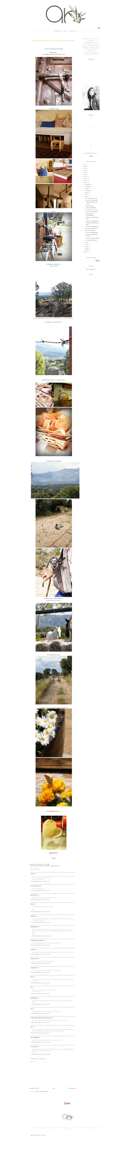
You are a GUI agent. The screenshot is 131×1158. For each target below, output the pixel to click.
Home (32, 25)
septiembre (88, 190)
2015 (85, 174)
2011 (85, 182)
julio (86, 194)
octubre (87, 188)
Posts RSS (38, 25)
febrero (87, 248)
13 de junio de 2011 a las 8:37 (40, 899)
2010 (85, 252)
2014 (85, 176)
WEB (64, 31)
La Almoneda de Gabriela (36, 940)
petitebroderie (34, 998)
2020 (85, 166)
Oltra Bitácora (34, 895)
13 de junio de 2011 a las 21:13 (40, 1033)
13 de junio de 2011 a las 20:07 (40, 1013)
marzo (87, 246)
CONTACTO (73, 31)
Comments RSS (47, 25)
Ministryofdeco (34, 926)
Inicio (53, 1088)
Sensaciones (57, 865)
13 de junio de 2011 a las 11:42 (40, 922)
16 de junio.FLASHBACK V (92, 211)
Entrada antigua (72, 1088)
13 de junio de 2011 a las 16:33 (40, 972)
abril (86, 244)
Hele (32, 1026)
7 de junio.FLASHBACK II (91, 232)
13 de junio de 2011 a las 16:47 (40, 983)
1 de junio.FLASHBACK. (91, 240)
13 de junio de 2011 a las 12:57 (40, 945)
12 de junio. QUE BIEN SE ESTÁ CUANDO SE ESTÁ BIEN (53, 40)
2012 (85, 180)
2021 (85, 164)
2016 (85, 172)
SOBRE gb (57, 31)
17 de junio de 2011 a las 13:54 (40, 1042)
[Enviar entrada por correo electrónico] (48, 864)
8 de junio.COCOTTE (90, 230)
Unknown (33, 949)
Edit (54, 25)
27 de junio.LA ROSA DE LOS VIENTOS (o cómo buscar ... (91, 202)
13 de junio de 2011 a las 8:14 (40, 890)
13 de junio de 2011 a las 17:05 (40, 993)
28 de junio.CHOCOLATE (91, 198)
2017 (85, 170)
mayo (86, 242)
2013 (85, 178)
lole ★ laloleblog (34, 1037)
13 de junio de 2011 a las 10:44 (40, 911)
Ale (31, 1008)
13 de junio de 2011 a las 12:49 (40, 936)
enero (86, 250)
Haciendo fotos (41, 865)
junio (86, 196)
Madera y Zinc (34, 958)
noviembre (88, 186)
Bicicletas (35, 865)
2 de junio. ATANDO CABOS (92, 238)
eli (31, 987)
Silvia (32, 904)
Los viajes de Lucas (35, 885)
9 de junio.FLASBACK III (91, 228)
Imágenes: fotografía (49, 865)
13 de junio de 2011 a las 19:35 (40, 1004)
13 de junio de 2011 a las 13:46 (40, 954)
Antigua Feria (34, 967)
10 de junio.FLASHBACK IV (92, 226)
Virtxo (32, 873)
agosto (87, 192)
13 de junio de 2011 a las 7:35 (40, 881)
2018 (85, 168)
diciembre (87, 184)
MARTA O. (33, 916)
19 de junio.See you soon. (91, 209)
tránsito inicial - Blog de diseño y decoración (41, 1017)
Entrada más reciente (34, 1088)
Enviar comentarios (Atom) (42, 1091)
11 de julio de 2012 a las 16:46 (40, 1054)
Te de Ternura (34, 1046)
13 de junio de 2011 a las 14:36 (40, 963)
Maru (32, 976)
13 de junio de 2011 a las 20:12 (40, 1022)
